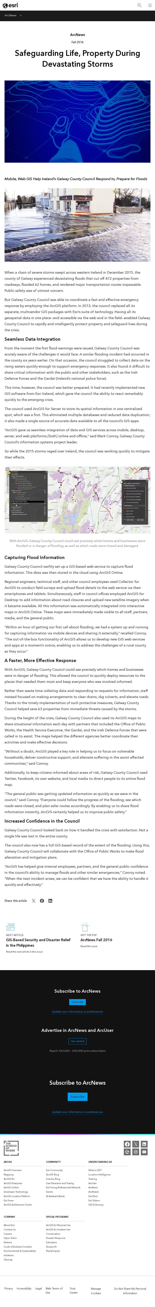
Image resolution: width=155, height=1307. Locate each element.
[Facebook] (127, 1144)
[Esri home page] (11, 5)
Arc (77, 35)
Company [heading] (9, 1217)
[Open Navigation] (150, 5)
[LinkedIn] (144, 1144)
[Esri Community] (127, 1152)
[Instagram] (135, 1152)
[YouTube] (144, 1152)
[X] (135, 1144)
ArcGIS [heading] (8, 1162)
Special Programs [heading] (57, 1217)
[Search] (139, 5)
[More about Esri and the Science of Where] (11, 1149)
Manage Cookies (96, 1291)
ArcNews (10, 16)
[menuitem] (23, 1170)
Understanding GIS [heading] (100, 1162)
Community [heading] (53, 1162)
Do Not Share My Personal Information (130, 1291)
